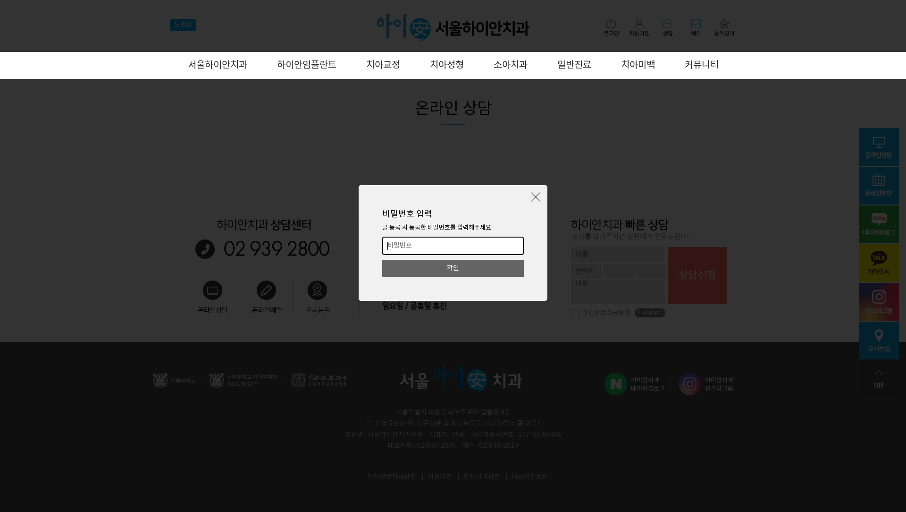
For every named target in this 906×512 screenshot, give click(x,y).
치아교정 (383, 65)
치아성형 (447, 65)
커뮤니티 (702, 65)
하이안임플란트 (306, 65)
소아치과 (511, 65)
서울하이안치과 (217, 65)
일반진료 (574, 65)
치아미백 (638, 65)
